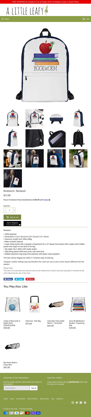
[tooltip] (19, 224)
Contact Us (59, 399)
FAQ (52, 399)
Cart (87, 19)
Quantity (7, 206)
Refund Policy (44, 399)
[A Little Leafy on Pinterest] (85, 403)
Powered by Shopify (25, 409)
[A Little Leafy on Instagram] (73, 403)
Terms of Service (32, 399)
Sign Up (33, 388)
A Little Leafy (13, 409)
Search (6, 399)
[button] (12, 223)
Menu (7, 19)
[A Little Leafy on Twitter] (77, 403)
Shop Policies (20, 399)
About (12, 399)
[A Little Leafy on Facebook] (81, 403)
